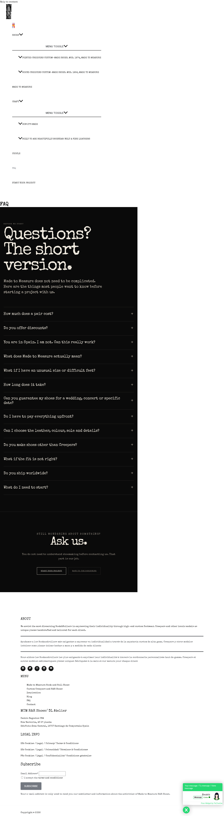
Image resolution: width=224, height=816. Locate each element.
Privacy (50, 743)
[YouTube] (51, 668)
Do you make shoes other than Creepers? (40, 445)
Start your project (51, 571)
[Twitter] (30, 668)
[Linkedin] (44, 668)
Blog (29, 697)
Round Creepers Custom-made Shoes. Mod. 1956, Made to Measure (60, 72)
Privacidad (51, 750)
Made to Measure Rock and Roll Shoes (48, 685)
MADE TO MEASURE (22, 87)
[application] (21, 35)
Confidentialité (55, 756)
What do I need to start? (26, 487)
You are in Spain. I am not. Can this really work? (49, 342)
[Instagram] (37, 668)
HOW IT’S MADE (30, 124)
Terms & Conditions (67, 743)
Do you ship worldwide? (26, 473)
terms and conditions (50, 778)
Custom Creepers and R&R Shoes (45, 689)
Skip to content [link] (9, 2)
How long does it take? (25, 385)
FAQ (14, 168)
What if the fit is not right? (30, 459)
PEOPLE (16, 153)
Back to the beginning (84, 571)
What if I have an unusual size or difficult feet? (49, 371)
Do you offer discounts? (26, 328)
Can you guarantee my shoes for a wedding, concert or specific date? (62, 401)
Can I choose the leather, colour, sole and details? (52, 431)
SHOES (15, 35)
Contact (31, 704)
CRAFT (15, 102)
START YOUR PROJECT (23, 183)
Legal (40, 743)
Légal (40, 756)
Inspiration (34, 693)
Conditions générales (78, 756)
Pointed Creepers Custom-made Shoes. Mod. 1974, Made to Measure (61, 58)
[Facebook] (23, 668)
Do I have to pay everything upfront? (39, 417)
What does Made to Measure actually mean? (43, 356)
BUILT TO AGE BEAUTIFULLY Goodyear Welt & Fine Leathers (56, 139)
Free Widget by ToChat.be (211, 803)
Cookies (29, 743)
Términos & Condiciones (74, 750)
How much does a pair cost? (28, 314)
